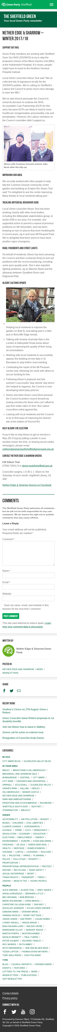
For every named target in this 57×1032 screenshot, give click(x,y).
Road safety (36, 870)
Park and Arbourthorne (16, 799)
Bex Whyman (9, 897)
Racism (6, 870)
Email (6, 582)
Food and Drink (42, 841)
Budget (44, 819)
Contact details (10, 993)
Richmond (46, 803)
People (6, 885)
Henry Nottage (32, 915)
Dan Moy (39, 904)
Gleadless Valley (40, 785)
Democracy (40, 830)
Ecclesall (21, 785)
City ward (39, 777)
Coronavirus (32, 826)
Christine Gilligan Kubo (16, 904)
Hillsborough (10, 792)
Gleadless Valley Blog (37, 761)
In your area (10, 766)
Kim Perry (26, 919)
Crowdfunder (43, 964)
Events (6, 968)
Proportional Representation (20, 866)
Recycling (20, 870)
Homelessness (36, 848)
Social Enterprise (13, 873)
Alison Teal (27, 890)
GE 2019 (20, 844)
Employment (24, 837)
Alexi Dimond (10, 890)
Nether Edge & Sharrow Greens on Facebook (26, 485)
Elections (8, 837)
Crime (18, 830)
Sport (30, 873)
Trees (40, 877)
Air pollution (29, 819)
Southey (36, 806)
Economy (24, 833)
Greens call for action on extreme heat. (23, 732)
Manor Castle (30, 792)
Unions (6, 881)
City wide (7, 781)
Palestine (14, 855)
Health (6, 848)
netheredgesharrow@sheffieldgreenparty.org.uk (28, 449)
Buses (5, 823)
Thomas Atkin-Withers (34, 951)
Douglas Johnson (13, 908)
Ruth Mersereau (12, 948)
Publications (29, 975)
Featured (19, 968)
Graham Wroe (30, 911)
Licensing (32, 852)
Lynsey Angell (10, 922)
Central (25, 777)
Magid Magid (29, 922)
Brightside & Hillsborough (29, 770)
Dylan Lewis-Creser (38, 908)
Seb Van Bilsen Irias (36, 948)
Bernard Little (34, 893)
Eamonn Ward (10, 911)
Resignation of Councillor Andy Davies (23, 738)
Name (6, 571)
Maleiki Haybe (34, 926)
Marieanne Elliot (12, 930)
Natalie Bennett (11, 937)
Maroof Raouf (34, 930)
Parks (26, 855)
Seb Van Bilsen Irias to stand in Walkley (23, 727)
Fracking (7, 844)
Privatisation (10, 863)
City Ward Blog (11, 761)
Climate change (11, 826)
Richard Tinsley (31, 941)
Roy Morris (9, 944)
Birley (6, 770)
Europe (25, 841)
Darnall (7, 785)
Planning (38, 855)
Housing (7, 852)
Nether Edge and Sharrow (18, 669)
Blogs (6, 757)
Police (6, 859)
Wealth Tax (20, 881)
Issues (6, 815)
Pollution (19, 859)
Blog (5, 964)
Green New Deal (37, 844)
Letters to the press (15, 971)
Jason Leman (9, 919)
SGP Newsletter (12, 979)
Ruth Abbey (25, 944)
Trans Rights (10, 877)
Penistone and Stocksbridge (19, 803)
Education (39, 833)
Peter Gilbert (10, 941)
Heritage (19, 848)
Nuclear (46, 852)
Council (7, 830)
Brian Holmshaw (12, 901)
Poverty (33, 859)
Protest (47, 866)
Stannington (10, 810)
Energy (39, 837)
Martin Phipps (10, 933)
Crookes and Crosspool (31, 781)
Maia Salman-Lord (12, 926)
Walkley (26, 810)
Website (6, 593)
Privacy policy (9, 998)
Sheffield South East (15, 806)
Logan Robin (42, 919)
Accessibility (10, 819)
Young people (38, 881)
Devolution (9, 833)
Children (17, 823)
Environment (10, 841)
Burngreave (9, 777)
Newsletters (10, 673)
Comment (8, 539)
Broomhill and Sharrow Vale (19, 774)
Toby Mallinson (11, 955)
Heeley (36, 788)
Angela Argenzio (12, 893)
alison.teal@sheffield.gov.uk (37, 465)
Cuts (28, 830)
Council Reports (21, 964)
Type (5, 960)
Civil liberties (34, 823)
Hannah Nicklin (11, 915)
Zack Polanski (32, 955)
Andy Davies (44, 890)
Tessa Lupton (10, 951)
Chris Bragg (32, 901)
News (39, 669)
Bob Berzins (27, 897)
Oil (4, 855)
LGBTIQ (19, 852)
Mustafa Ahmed (31, 933)
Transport (27, 877)
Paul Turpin (31, 937)
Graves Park (9, 788)
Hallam (24, 788)
